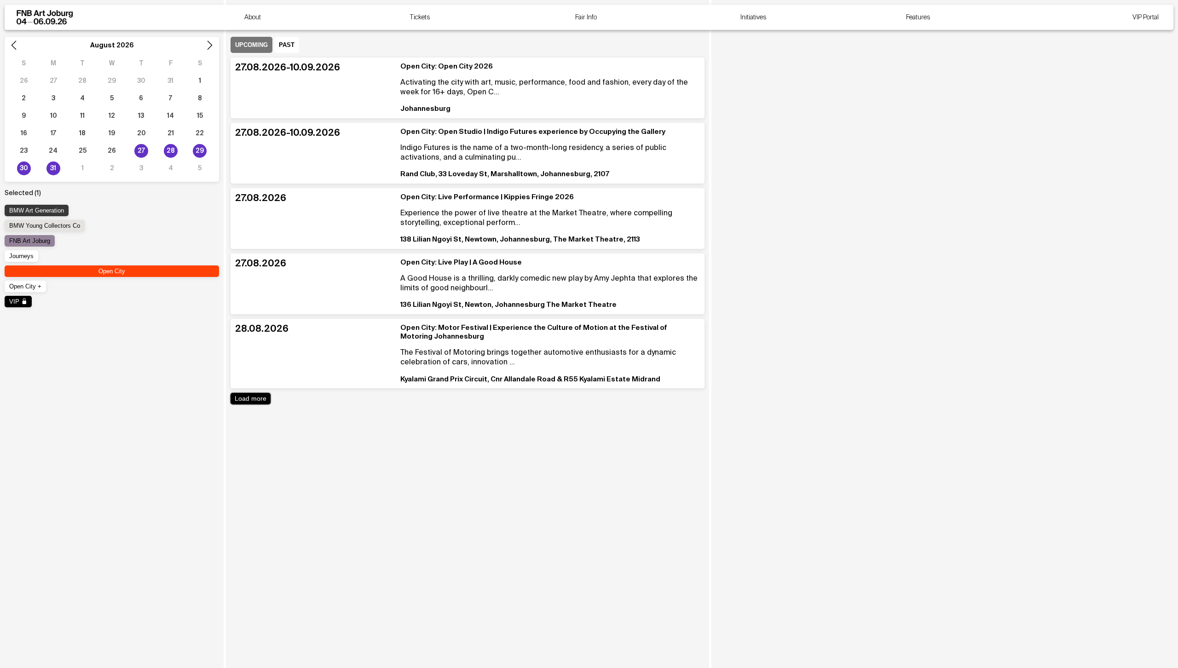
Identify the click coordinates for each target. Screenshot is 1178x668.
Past (286, 44)
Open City (111, 271)
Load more (250, 398)
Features (918, 17)
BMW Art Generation (36, 210)
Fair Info (586, 17)
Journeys (21, 256)
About (252, 17)
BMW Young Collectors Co (44, 225)
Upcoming (251, 44)
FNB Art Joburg (29, 240)
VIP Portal (1145, 17)
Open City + (25, 286)
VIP (15, 301)
